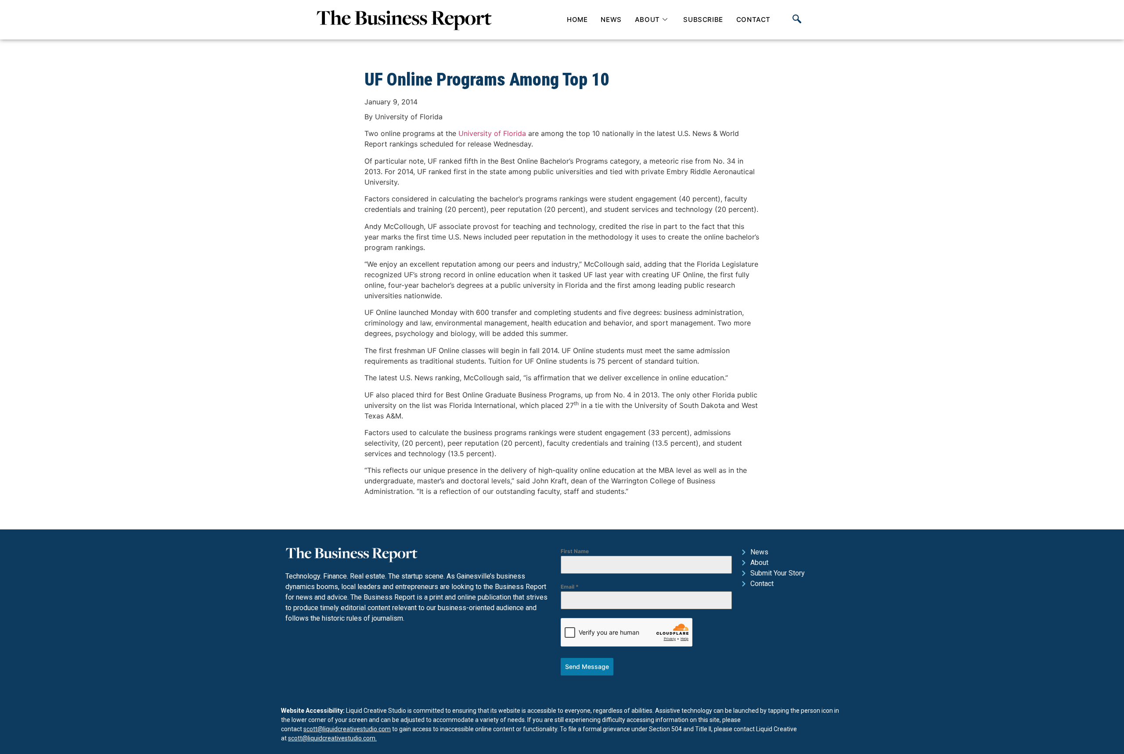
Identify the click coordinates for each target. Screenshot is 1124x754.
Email (570, 586)
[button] (797, 20)
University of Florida (492, 133)
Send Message (587, 666)
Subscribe (703, 19)
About (647, 19)
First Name (575, 551)
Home (577, 19)
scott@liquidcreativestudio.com (347, 729)
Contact (753, 19)
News (611, 19)
